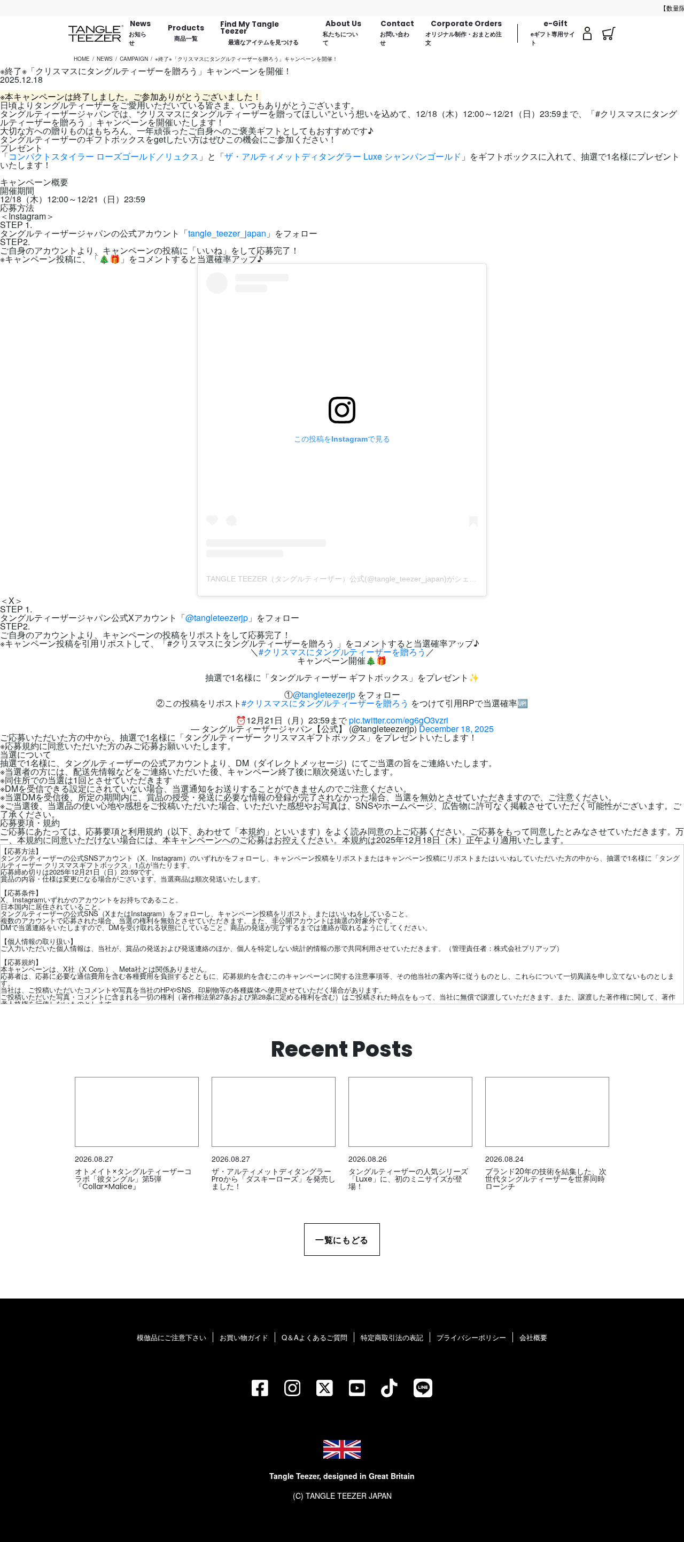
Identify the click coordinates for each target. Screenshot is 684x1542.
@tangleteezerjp (216, 617)
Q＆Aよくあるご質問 (314, 1337)
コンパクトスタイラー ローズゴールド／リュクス (104, 156)
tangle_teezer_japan (227, 233)
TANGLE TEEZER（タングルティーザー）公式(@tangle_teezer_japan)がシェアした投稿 (356, 579)
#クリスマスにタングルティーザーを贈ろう (342, 652)
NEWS (105, 58)
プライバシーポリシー (471, 1337)
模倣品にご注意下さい (171, 1337)
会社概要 (533, 1337)
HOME (82, 58)
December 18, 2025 (456, 728)
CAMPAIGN (134, 58)
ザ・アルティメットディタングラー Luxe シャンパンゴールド (342, 156)
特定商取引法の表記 (392, 1337)
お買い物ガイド (244, 1337)
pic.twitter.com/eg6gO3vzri (398, 720)
